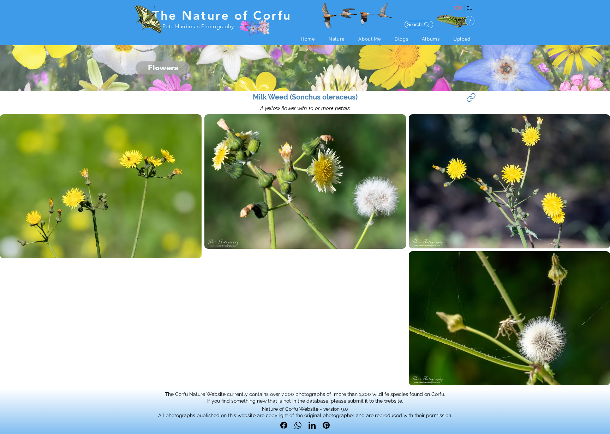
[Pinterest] (326, 425)
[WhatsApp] (297, 425)
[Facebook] (283, 425)
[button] (337, 39)
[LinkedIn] (312, 425)
